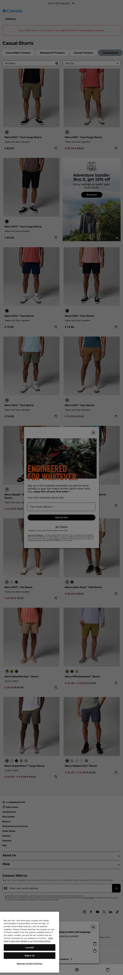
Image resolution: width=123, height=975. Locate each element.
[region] (29, 942)
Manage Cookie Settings (29, 963)
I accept (29, 947)
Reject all (29, 955)
